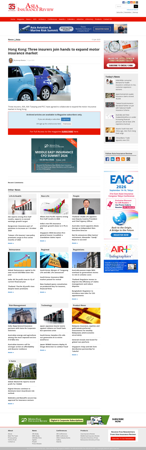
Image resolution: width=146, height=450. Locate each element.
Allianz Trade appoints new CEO (123, 139)
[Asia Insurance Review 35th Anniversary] (31, 7)
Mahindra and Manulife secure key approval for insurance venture (22, 399)
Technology (46, 305)
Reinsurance (14, 249)
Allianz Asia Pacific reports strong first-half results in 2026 (54, 218)
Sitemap (135, 12)
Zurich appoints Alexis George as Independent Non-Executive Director (85, 228)
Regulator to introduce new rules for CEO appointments (83, 293)
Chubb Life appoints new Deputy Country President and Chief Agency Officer (84, 219)
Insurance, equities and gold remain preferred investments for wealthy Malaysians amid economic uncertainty (85, 330)
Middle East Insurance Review (90, 436)
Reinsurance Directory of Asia (90, 440)
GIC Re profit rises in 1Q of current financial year (21, 280)
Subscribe (119, 12)
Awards (61, 19)
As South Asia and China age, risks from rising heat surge (126, 131)
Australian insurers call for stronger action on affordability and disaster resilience (21, 346)
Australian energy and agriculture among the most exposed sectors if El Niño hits (22, 337)
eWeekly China (37, 438)
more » (11, 243)
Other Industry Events (63, 438)
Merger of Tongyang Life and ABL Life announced (54, 271)
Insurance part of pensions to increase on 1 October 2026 (22, 228)
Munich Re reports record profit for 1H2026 (21, 383)
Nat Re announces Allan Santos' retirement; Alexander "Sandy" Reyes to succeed (85, 237)
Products (98, 19)
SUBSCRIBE (67, 131)
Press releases (37, 444)
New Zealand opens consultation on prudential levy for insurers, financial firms (53, 286)
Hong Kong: (17, 49)
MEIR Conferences (62, 436)
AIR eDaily (35, 434)
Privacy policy (12, 438)
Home (13, 19)
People (76, 196)
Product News (79, 305)
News (28, 19)
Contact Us (107, 19)
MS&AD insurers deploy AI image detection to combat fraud (54, 345)
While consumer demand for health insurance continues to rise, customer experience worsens (126, 85)
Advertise (80, 19)
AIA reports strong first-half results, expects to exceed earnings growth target (19, 219)
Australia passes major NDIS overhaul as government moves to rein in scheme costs (85, 272)
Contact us (11, 442)
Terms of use (12, 440)
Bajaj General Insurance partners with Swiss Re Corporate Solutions (22, 328)
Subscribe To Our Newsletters (123, 438)
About (10, 434)
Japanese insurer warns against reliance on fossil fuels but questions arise (53, 328)
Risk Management (17, 305)
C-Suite (12, 361)
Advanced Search (132, 10)
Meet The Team (13, 436)
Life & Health (15, 196)
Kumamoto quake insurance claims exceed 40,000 (125, 96)
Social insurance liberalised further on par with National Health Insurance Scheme (125, 106)
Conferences (52, 19)
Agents (34, 440)
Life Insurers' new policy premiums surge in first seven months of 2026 (21, 237)
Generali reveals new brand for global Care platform (84, 341)
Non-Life (45, 196)
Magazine (20, 19)
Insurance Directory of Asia (89, 438)
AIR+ (35, 19)
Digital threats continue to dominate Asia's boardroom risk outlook (21, 391)
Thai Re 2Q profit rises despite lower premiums (21, 287)
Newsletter (127, 12)
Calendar (70, 19)
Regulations (78, 249)
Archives (42, 19)
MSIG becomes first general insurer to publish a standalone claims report (52, 235)
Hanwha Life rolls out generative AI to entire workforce (52, 337)
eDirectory (89, 19)
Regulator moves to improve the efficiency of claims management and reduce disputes (85, 282)
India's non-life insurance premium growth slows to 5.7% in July (54, 225)
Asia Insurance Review (88, 434)
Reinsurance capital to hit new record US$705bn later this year (21, 272)
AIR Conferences (61, 434)
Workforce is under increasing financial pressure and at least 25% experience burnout (126, 119)
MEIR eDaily (35, 436)
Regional (45, 249)
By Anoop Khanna (20, 60)
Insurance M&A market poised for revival (51, 278)
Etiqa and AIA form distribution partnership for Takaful (84, 349)
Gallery (58, 440)
